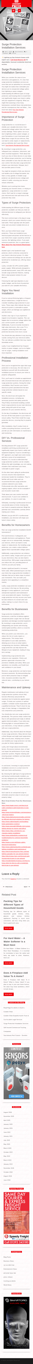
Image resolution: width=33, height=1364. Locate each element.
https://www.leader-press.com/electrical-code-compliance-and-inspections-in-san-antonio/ (15, 808)
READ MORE (9, 928)
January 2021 (8, 1136)
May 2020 (7, 1144)
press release (8, 1277)
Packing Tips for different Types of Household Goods (14, 904)
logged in (13, 879)
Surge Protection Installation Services (16, 1023)
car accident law (9, 1265)
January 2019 (8, 1164)
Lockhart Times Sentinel (16, 14)
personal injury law (10, 1273)
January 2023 (8, 1128)
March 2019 (7, 1160)
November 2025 (9, 1116)
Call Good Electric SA (18, 60)
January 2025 (8, 1124)
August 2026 (8, 1112)
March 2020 (7, 1148)
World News (8, 1285)
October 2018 (8, 1172)
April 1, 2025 (8, 51)
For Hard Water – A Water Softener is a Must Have (14, 941)
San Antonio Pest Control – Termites (15, 1035)
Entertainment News (10, 1269)
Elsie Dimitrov (19, 51)
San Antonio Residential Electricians (17, 145)
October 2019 (8, 1152)
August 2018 (8, 1176)
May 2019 (7, 1156)
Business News (9, 1261)
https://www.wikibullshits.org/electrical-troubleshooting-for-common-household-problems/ (15, 838)
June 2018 (7, 1180)
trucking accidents (10, 1281)
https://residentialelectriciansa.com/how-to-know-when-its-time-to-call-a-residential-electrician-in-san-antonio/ (16, 863)
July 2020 (7, 1140)
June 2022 (7, 1132)
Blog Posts (7, 1257)
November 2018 (9, 1168)
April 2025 (7, 1120)
